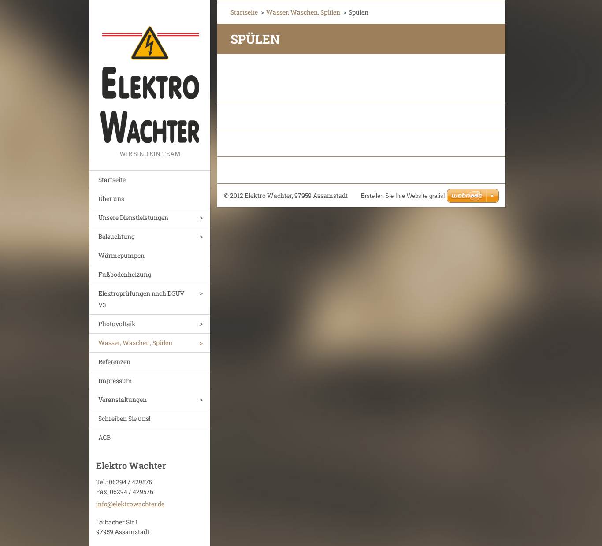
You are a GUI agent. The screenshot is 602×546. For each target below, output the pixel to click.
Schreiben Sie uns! (124, 418)
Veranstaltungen (122, 399)
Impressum (115, 380)
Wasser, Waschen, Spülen (135, 342)
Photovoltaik (117, 323)
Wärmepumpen (121, 255)
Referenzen (114, 361)
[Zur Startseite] (149, 74)
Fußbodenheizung (124, 274)
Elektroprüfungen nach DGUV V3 (141, 299)
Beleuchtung (116, 236)
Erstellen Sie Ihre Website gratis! (403, 196)
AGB (104, 437)
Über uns (111, 198)
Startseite (112, 179)
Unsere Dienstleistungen (133, 217)
